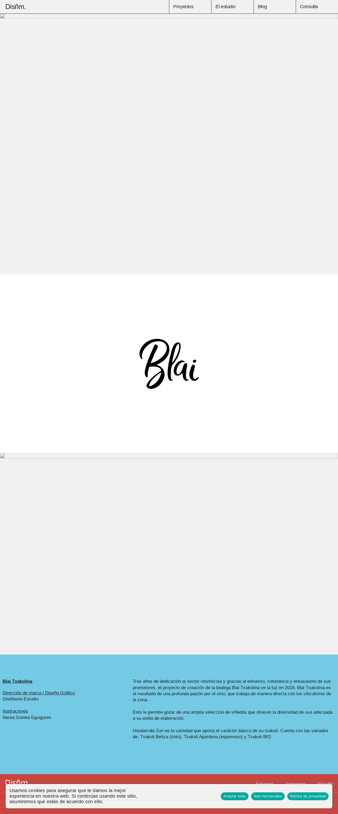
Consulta (309, 6)
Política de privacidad (308, 796)
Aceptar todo (234, 796)
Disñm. (15, 7)
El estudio (225, 6)
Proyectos (183, 6)
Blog (262, 6)
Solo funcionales (268, 796)
